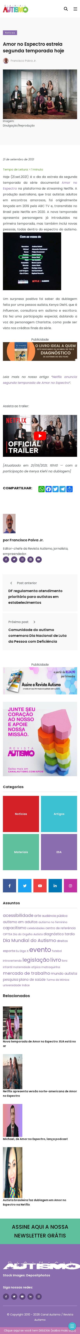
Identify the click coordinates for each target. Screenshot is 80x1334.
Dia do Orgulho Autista (28, 934)
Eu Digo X (22, 951)
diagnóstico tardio (59, 934)
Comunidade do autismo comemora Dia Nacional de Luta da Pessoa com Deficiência (37, 635)
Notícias (10, 33)
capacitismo (14, 928)
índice (26, 985)
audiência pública (54, 916)
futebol (57, 951)
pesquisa (10, 979)
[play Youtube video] (40, 436)
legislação (36, 959)
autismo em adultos (20, 921)
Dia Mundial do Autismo (29, 940)
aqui (72, 1330)
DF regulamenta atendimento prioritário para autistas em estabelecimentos (35, 596)
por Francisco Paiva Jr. (23, 540)
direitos (62, 941)
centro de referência (60, 928)
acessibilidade (18, 915)
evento (40, 949)
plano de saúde (32, 979)
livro (55, 959)
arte (37, 915)
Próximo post (18, 622)
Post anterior (26, 583)
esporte (9, 951)
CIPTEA (7, 934)
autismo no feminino (52, 922)
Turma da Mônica (57, 980)
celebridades (36, 928)
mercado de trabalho (26, 973)
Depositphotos (38, 1275)
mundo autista (64, 973)
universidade (12, 985)
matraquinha (50, 967)
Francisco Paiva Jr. (23, 61)
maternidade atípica (27, 967)
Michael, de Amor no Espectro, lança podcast (35, 1139)
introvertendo (12, 961)
